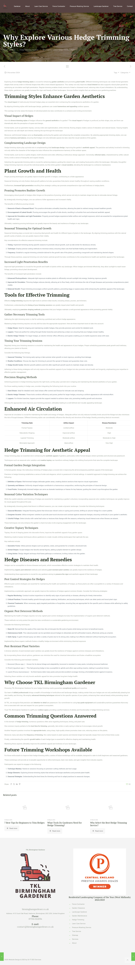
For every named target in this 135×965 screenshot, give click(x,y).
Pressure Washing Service (81, 927)
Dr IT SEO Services (34, 959)
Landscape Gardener (79, 912)
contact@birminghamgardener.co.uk (35, 926)
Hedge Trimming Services (29, 50)
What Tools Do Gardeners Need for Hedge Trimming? (64, 824)
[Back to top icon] (128, 960)
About (74, 943)
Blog (13, 50)
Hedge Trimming (78, 920)
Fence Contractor (78, 904)
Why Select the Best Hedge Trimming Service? (108, 824)
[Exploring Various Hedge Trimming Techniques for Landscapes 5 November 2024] (2, 956)
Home (5, 50)
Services (75, 939)
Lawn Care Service (78, 923)
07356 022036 (35, 918)
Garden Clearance (78, 908)
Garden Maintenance (79, 916)
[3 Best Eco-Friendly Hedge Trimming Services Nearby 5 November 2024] (133, 956)
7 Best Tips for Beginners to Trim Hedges (24, 822)
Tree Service (76, 931)
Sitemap (75, 935)
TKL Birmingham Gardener (35, 850)
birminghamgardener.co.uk (35, 909)
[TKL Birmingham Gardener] (5, 6)
